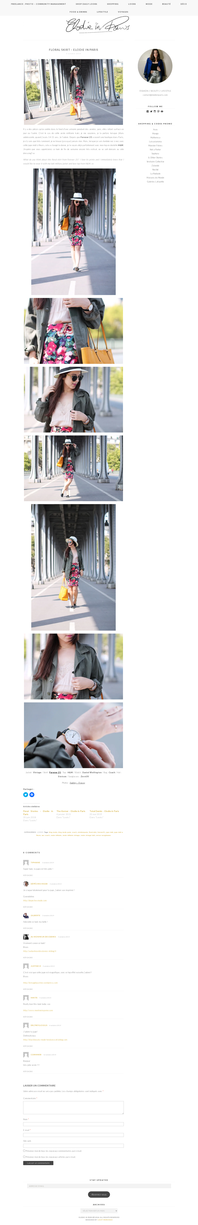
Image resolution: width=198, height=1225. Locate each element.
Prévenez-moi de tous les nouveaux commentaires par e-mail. (54, 1151)
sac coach (46, 835)
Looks (132, 4)
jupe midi (109, 832)
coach (74, 832)
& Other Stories (155, 157)
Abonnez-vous (99, 1194)
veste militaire (56, 835)
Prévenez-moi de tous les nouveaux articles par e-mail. (51, 1157)
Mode (149, 4)
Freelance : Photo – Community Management (38, 4)
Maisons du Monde (155, 177)
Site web (27, 1141)
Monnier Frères (155, 145)
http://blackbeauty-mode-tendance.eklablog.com (45, 1039)
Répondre (28, 875)
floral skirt (93, 832)
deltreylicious (39, 1025)
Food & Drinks (78, 12)
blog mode (53, 832)
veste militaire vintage (71, 835)
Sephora (155, 153)
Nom (26, 1119)
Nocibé (155, 169)
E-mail (27, 1130)
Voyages (123, 12)
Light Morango (105, 1220)
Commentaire (30, 1098)
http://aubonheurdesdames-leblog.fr (39, 951)
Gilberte (35, 915)
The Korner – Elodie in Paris (70, 811)
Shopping (113, 4)
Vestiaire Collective (155, 161)
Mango (155, 133)
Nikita (34, 997)
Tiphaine (35, 862)
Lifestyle (102, 12)
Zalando (155, 165)
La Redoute (155, 173)
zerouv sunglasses (103, 835)
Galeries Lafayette (155, 181)
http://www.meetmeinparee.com (38, 1010)
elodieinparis (83, 832)
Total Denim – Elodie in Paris (104, 811)
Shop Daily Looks (86, 4)
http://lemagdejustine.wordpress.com (40, 983)
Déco (184, 4)
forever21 (101, 832)
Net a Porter (155, 149)
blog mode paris (64, 832)
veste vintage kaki (88, 835)
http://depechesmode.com (35, 900)
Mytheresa (155, 137)
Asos (155, 129)
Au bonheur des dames (43, 937)
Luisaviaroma (155, 141)
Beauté (166, 4)
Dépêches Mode (39, 884)
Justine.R (36, 966)
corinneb (36, 1054)
